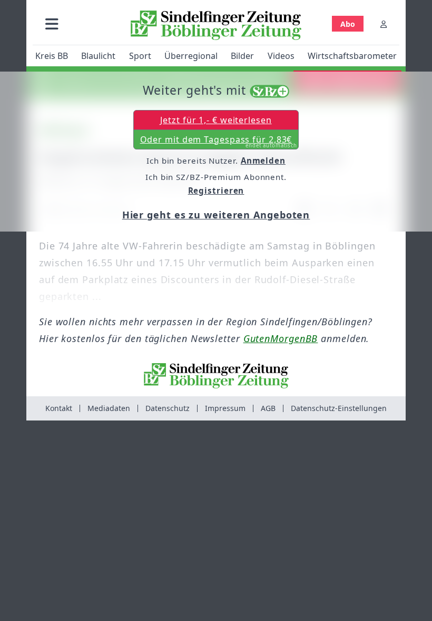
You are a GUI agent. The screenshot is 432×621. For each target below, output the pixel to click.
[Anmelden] (383, 23)
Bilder (242, 56)
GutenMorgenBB (280, 338)
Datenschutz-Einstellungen (339, 408)
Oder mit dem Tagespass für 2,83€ (219, 141)
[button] (51, 24)
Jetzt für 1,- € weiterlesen (215, 120)
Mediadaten (108, 408)
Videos (281, 56)
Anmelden (263, 160)
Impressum (225, 408)
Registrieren (216, 190)
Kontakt (58, 408)
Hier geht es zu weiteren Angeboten (216, 214)
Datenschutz (167, 408)
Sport (140, 56)
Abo (347, 24)
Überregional (191, 56)
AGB (268, 408)
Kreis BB (51, 56)
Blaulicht (98, 56)
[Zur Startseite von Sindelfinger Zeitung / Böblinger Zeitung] (216, 25)
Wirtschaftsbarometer (352, 56)
